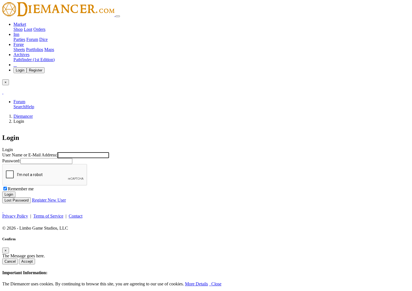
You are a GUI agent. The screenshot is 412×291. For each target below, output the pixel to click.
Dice (43, 39)
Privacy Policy (15, 216)
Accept (27, 261)
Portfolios (34, 49)
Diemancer (23, 116)
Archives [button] (21, 54)
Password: (11, 160)
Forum (32, 39)
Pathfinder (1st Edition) (34, 59)
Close (215, 283)
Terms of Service (48, 216)
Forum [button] (19, 101)
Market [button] (19, 24)
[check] (2, 92)
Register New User (49, 200)
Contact (75, 216)
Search (19, 106)
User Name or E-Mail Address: (29, 155)
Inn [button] (16, 34)
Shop (18, 29)
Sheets (19, 49)
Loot (28, 29)
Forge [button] (18, 44)
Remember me (21, 188)
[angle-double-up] (2, 211)
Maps (49, 49)
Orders (39, 29)
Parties (19, 39)
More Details (196, 283)
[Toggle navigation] (117, 16)
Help (30, 106)
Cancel (10, 261)
